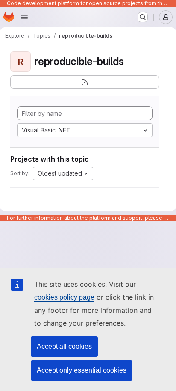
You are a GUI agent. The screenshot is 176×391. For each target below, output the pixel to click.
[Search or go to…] (143, 17)
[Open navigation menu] (24, 17)
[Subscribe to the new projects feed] (84, 82)
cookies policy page (64, 297)
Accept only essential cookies (81, 370)
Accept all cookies (64, 346)
